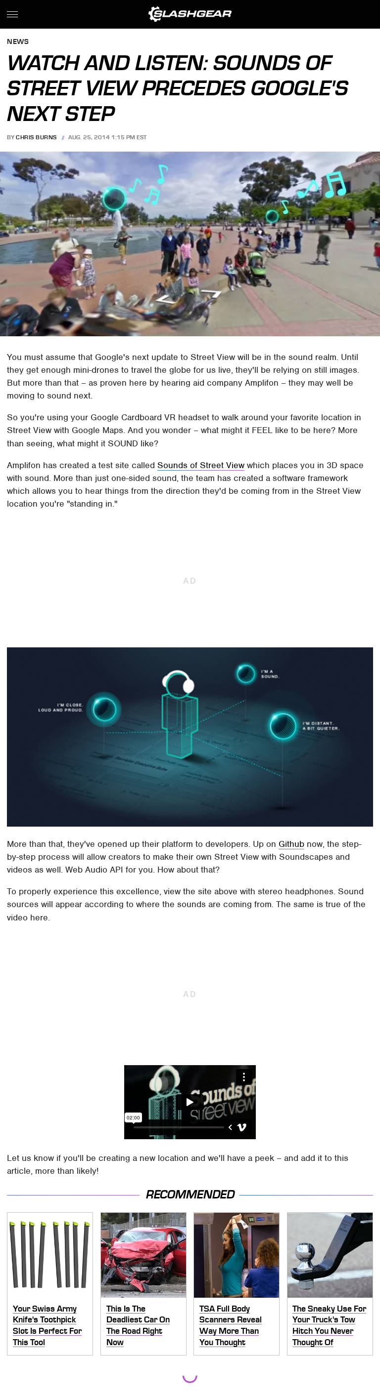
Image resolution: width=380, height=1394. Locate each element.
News (18, 42)
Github (291, 843)
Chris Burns (36, 137)
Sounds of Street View (200, 465)
